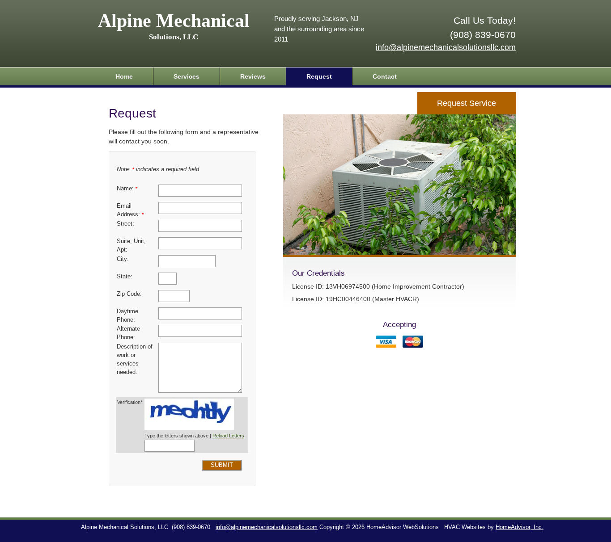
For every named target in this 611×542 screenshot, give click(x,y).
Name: (127, 188)
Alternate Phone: (128, 333)
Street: (125, 224)
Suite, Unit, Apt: (131, 245)
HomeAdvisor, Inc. (519, 527)
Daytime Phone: (127, 315)
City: (123, 259)
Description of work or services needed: (135, 359)
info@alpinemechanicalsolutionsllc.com (446, 47)
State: (124, 276)
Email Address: (130, 210)
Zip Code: (129, 294)
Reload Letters (228, 435)
